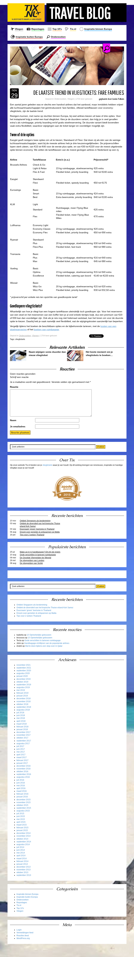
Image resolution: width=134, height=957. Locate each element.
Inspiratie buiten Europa (29, 36)
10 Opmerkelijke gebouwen (39, 635)
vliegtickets (20, 339)
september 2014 (24, 842)
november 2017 (24, 735)
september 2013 (24, 875)
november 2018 (24, 701)
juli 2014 (20, 847)
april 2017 (21, 754)
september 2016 (24, 774)
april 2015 (21, 822)
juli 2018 (20, 712)
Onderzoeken (58, 36)
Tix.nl (73, 29)
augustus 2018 (23, 710)
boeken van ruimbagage (46, 329)
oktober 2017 (22, 738)
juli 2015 (20, 813)
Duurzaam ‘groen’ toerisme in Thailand (37, 529)
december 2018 (24, 698)
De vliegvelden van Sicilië (31, 563)
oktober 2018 (22, 704)
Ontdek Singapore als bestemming (35, 521)
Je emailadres (17, 426)
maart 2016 (22, 791)
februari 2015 (22, 827)
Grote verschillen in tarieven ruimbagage (38, 555)
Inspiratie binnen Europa (98, 29)
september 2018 (24, 707)
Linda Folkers (118, 99)
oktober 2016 (22, 771)
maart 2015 (22, 825)
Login (19, 930)
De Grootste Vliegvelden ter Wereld (35, 558)
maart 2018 (22, 724)
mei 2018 (21, 718)
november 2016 (24, 769)
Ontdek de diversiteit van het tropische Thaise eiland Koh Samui (40, 524)
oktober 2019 (22, 682)
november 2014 (24, 836)
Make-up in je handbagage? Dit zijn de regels (40, 552)
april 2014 (21, 855)
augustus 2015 (23, 811)
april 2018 (21, 721)
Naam (13, 420)
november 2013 (24, 869)
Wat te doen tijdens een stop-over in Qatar (43, 646)
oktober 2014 (22, 839)
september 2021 (24, 668)
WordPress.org (23, 938)
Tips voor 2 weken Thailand (32, 535)
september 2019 (24, 684)
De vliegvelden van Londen (32, 560)
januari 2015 (22, 830)
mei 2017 (21, 752)
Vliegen (19, 29)
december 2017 (24, 732)
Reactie (14, 387)
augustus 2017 (23, 743)
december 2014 (24, 833)
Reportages (37, 29)
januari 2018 (22, 729)
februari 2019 (22, 693)
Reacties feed (23, 935)
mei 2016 (21, 785)
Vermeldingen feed (25, 932)
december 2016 (24, 766)
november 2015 (24, 802)
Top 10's (57, 29)
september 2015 (24, 808)
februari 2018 (22, 727)
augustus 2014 (23, 844)
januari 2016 (22, 797)
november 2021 (24, 665)
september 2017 (24, 741)
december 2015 (24, 799)
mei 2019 (21, 690)
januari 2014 (22, 864)
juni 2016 (21, 783)
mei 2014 (21, 853)
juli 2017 (20, 746)
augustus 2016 (23, 777)
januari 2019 (22, 696)
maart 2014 (22, 858)
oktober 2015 (22, 805)
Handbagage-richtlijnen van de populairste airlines (46, 643)
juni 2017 (21, 749)
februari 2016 (22, 794)
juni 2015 (21, 816)
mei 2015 (21, 819)
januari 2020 (22, 676)
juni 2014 (21, 850)
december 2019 (24, 679)
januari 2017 (22, 763)
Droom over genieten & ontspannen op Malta (40, 532)
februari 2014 (22, 861)
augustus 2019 (23, 687)
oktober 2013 (22, 872)
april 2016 (21, 788)
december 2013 (24, 867)
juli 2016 (20, 780)
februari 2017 (22, 760)
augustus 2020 (23, 673)
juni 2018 (21, 715)
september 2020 (24, 670)
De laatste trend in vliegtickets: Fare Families (78, 92)
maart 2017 (22, 757)
